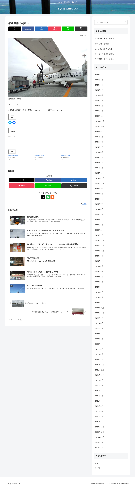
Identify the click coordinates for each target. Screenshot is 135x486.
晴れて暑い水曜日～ (103, 44)
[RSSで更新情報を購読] (52, 197)
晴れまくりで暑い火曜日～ (105, 54)
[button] (81, 29)
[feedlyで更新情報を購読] (48, 197)
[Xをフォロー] (43, 197)
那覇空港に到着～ (13, 156)
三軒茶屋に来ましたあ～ (104, 38)
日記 (12, 171)
